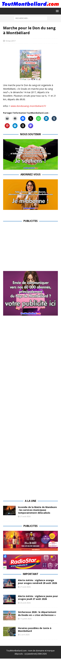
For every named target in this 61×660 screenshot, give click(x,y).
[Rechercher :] (30, 18)
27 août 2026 (25, 516)
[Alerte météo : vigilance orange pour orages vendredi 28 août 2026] (9, 583)
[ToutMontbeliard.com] (30, 5)
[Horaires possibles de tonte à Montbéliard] (9, 631)
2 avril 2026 (24, 634)
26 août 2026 (25, 603)
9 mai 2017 (10, 40)
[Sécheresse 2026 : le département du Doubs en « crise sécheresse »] (9, 615)
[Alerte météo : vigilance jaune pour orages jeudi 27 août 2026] (9, 599)
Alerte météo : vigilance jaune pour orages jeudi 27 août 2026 (38, 597)
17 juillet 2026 (25, 618)
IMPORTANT (30, 574)
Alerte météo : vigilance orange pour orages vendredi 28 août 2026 (37, 582)
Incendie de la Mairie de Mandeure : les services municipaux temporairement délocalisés (37, 510)
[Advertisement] (29, 248)
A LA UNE (30, 501)
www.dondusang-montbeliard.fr (28, 105)
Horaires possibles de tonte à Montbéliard (34, 629)
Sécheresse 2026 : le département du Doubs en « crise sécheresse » (37, 613)
